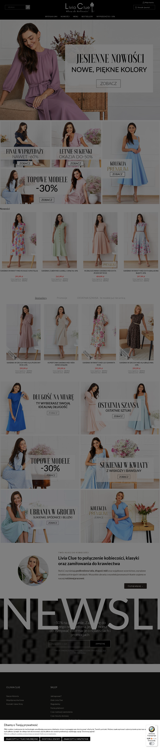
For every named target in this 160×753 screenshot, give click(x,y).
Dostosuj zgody (51, 739)
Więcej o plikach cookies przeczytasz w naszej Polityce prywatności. (30, 734)
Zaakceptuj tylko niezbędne (22, 739)
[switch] (151, 743)
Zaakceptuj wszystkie (76, 739)
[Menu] (156, 726)
